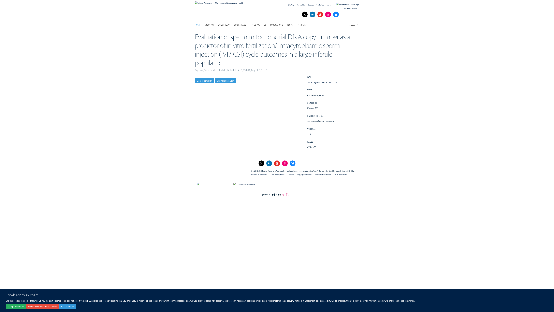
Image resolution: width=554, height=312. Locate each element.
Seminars (302, 24)
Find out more (67, 306)
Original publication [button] (225, 80)
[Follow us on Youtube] (320, 14)
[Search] (357, 25)
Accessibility (301, 5)
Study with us (259, 24)
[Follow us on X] (305, 14)
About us (209, 24)
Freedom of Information (259, 174)
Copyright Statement (304, 174)
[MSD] (221, 170)
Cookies (311, 5)
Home (197, 24)
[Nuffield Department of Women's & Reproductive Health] (219, 2)
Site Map (291, 5)
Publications (276, 24)
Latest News (224, 24)
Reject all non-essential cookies (42, 306)
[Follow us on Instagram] (328, 14)
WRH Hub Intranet (350, 8)
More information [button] (204, 80)
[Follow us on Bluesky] (336, 14)
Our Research (240, 24)
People (290, 24)
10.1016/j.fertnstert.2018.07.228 (322, 82)
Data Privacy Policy (278, 174)
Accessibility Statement (323, 174)
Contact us (320, 5)
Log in (329, 5)
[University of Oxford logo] (345, 4)
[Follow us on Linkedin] (313, 14)
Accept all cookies (16, 306)
